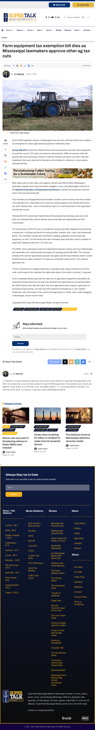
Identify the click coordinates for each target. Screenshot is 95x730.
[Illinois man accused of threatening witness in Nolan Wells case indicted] (15, 415)
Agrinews (18, 309)
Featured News (31, 309)
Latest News (46, 309)
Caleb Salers (11, 452)
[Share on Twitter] (17, 66)
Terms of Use (40, 349)
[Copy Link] (25, 66)
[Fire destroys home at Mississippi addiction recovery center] (79, 415)
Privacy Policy (81, 349)
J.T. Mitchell (19, 74)
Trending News (69, 309)
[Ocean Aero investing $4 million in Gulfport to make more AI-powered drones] (47, 415)
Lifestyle (52, 430)
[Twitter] (49, 17)
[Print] (28, 66)
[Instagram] (55, 17)
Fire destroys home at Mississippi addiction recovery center (78, 437)
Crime (6, 426)
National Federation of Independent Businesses (37, 190)
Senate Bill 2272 (19, 150)
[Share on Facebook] (13, 66)
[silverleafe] (52, 173)
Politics (57, 309)
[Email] (21, 66)
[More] (32, 66)
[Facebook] (46, 17)
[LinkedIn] (58, 17)
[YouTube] (52, 17)
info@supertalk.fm (46, 710)
